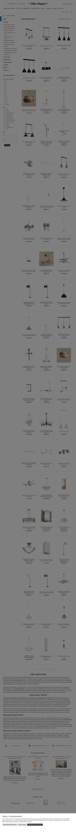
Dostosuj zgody (22, 824)
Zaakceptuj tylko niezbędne (9, 824)
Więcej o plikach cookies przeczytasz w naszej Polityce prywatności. (17, 821)
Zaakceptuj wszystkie (35, 824)
